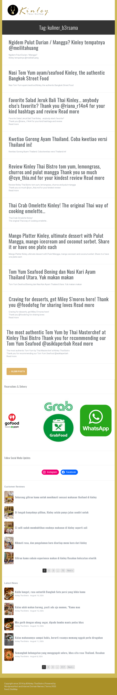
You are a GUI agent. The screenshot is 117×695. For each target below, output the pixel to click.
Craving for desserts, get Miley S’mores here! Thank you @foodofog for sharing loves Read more (59, 301)
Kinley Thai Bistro (36, 683)
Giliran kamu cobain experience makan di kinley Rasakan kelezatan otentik (55, 558)
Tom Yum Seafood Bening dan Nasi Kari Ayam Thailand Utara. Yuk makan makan (52, 274)
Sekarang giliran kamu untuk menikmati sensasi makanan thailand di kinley (56, 497)
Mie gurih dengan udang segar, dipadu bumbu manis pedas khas (49, 622)
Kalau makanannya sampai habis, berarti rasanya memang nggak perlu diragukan (59, 638)
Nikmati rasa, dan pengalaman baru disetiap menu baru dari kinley (51, 543)
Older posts (17, 371)
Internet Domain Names (33, 686)
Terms (48, 686)
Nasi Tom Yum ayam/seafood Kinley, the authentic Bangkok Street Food (57, 75)
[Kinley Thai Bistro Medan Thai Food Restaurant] (28, 10)
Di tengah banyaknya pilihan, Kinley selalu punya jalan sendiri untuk (51, 512)
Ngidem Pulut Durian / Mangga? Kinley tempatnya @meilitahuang (57, 44)
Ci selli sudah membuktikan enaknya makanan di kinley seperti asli (51, 528)
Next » (70, 570)
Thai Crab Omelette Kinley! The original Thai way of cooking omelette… (58, 208)
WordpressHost (11, 686)
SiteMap (14, 689)
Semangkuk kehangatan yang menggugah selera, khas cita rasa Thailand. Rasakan (60, 653)
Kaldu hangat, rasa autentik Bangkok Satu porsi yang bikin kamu (50, 592)
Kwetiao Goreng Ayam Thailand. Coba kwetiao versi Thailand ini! (58, 141)
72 (63, 570)
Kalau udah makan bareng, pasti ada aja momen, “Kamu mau (47, 607)
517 (63, 667)
